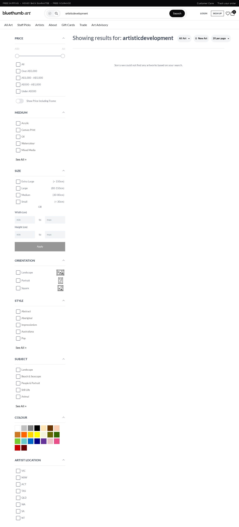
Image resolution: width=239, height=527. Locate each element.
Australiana (27, 331)
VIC (23, 470)
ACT (23, 484)
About (53, 25)
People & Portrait (30, 383)
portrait (25, 280)
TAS (23, 490)
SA (22, 511)
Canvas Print (28, 129)
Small (24, 201)
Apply (40, 246)
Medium (25, 194)
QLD (24, 497)
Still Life (25, 389)
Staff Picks (24, 25)
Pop (23, 338)
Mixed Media (28, 150)
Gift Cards (68, 25)
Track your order (227, 3)
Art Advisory (99, 25)
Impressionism (29, 324)
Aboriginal (26, 318)
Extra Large (27, 181)
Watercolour (28, 143)
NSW (24, 477)
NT (23, 517)
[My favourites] (228, 13)
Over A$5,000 (29, 71)
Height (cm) (21, 227)
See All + (21, 159)
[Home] (17, 13)
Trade (83, 25)
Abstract (26, 311)
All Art (8, 25)
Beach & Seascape (31, 376)
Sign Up (217, 13)
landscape (27, 272)
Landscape (27, 369)
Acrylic (25, 123)
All (22, 64)
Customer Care (205, 3)
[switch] (20, 101)
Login (203, 13)
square (25, 288)
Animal (25, 396)
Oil (22, 136)
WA (23, 504)
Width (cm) (21, 212)
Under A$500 (28, 91)
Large (24, 188)
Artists (39, 25)
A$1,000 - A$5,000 (32, 77)
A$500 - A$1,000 (31, 84)
